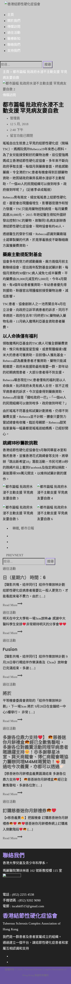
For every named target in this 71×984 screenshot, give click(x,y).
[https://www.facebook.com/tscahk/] (11, 956)
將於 (7, 693)
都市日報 (27, 528)
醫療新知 (13, 38)
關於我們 (13, 20)
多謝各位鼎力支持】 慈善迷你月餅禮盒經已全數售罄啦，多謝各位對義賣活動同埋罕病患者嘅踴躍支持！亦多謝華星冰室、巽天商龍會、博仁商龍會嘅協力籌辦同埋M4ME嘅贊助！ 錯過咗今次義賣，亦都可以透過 (35, 752)
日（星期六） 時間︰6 (24, 578)
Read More (12, 605)
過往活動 (13, 32)
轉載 (16, 528)
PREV (10, 555)
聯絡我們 (13, 44)
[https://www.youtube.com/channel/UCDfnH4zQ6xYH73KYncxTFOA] (11, 962)
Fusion (10, 649)
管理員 (15, 118)
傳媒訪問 (13, 26)
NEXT (19, 555)
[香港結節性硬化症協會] (20, 3)
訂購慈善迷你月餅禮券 (24, 811)
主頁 (10, 14)
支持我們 (13, 50)
